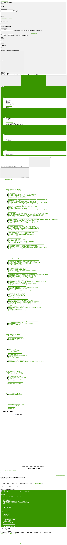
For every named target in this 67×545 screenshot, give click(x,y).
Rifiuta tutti (11, 477)
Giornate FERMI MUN (16, 350)
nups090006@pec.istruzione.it (17, 502)
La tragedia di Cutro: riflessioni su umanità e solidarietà (19, 310)
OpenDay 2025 (11, 296)
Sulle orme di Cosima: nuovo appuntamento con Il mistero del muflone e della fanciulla (26, 244)
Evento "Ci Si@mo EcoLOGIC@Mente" (17, 338)
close (2, 86)
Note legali (5, 515)
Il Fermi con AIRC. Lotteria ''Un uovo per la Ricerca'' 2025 (20, 277)
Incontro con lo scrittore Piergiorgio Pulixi (17, 196)
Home (51, 157)
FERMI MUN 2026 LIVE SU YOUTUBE (17, 197)
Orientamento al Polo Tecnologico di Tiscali (17, 239)
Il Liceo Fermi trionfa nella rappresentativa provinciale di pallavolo (22, 283)
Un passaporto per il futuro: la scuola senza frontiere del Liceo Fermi (22, 273)
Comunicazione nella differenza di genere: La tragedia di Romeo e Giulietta (24, 301)
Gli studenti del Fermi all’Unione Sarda (16, 293)
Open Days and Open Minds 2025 (15, 229)
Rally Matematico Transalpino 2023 (15, 373)
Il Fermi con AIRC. (12, 212)
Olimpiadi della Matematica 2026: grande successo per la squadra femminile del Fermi (26, 214)
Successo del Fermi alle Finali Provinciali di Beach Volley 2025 (21, 261)
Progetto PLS (11, 408)
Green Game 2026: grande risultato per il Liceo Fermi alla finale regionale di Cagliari (25, 215)
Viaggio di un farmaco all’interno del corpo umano (18, 288)
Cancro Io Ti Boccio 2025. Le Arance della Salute (18, 297)
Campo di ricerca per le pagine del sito (8, 166)
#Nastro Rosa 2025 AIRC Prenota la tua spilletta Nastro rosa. (21, 242)
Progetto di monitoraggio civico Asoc (16, 404)
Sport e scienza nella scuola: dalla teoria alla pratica (18, 248)
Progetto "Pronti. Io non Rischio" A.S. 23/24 (17, 360)
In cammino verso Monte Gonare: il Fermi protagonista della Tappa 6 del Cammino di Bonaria (27, 247)
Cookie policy (6, 514)
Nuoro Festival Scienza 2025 (14, 240)
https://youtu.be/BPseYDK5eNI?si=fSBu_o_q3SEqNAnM (8, 470)
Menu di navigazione (25, 177)
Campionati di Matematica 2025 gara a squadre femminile (20, 290)
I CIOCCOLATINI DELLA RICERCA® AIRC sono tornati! (21, 241)
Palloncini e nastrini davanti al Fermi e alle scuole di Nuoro (20, 300)
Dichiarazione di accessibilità (9, 519)
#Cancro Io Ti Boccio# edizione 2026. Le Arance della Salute (21, 220)
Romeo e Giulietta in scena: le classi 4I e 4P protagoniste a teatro (21, 192)
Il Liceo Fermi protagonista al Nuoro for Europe (18, 208)
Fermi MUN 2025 (12, 289)
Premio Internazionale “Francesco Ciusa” (16, 306)
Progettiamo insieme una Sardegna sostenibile (17, 379)
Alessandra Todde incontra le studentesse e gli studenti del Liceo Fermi (23, 321)
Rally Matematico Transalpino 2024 (15, 337)
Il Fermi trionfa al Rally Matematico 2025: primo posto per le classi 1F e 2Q (24, 262)
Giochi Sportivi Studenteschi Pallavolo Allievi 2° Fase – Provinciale (22, 276)
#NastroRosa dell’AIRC (13, 359)
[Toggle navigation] (11, 80)
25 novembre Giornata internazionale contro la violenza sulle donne (22, 302)
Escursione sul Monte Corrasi (14, 200)
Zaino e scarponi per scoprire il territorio (16, 295)
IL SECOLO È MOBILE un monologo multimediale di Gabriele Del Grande (24, 218)
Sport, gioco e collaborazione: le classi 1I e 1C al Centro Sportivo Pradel (23, 226)
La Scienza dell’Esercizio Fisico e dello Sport (17, 269)
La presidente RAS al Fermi (17, 322)
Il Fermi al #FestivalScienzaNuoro (15, 309)
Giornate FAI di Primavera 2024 (15, 353)
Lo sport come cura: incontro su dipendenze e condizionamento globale (23, 287)
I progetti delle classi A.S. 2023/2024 (13, 334)
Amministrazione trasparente (9, 524)
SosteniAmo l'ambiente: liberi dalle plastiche (17, 355)
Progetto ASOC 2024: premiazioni (18, 405)
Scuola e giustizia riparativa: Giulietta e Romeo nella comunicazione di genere (24, 190)
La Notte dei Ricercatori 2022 (14, 376)
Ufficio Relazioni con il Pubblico (10, 518)
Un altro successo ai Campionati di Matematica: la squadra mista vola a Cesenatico (25, 278)
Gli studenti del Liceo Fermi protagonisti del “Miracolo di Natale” (21, 222)
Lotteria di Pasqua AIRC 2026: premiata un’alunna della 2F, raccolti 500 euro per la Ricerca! (27, 202)
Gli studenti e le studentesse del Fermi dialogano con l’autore (20, 323)
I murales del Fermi (12, 380)
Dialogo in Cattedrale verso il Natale (15, 225)
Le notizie (52, 159)
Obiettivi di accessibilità (8, 520)
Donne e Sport (11, 335)
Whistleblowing (6, 521)
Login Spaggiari (34, 33)
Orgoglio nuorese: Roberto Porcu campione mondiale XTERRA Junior (23, 246)
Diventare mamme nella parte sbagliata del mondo (18, 280)
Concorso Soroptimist (12, 375)
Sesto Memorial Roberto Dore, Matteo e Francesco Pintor (20, 223)
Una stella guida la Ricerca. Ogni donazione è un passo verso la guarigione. (24, 228)
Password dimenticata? (5, 13)
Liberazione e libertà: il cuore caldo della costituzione (19, 267)
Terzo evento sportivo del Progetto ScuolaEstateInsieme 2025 (21, 232)
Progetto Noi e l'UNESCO (13, 357)
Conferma (7, 73)
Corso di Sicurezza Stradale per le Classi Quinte (18, 299)
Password (15, 11)
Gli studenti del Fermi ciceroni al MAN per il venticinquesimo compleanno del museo (26, 361)
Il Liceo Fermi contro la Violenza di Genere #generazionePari (21, 234)
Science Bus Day (12, 308)
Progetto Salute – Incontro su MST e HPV (17, 286)
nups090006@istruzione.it (16, 501)
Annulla (2, 73)
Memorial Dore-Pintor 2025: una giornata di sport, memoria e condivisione (23, 260)
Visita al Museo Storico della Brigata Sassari (17, 233)
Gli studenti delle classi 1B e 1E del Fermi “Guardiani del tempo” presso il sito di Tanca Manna (28, 274)
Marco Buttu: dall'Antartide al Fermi (15, 264)
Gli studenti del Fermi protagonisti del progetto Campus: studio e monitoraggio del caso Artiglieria (28, 281)
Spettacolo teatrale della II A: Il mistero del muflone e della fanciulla (22, 245)
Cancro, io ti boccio (12, 356)
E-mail (14, 30)
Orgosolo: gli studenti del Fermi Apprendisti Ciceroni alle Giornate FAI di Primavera (25, 205)
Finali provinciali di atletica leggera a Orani (17, 271)
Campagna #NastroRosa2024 (14, 305)
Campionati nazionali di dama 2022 (15, 394)
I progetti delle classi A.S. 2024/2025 (13, 258)
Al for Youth (11, 378)
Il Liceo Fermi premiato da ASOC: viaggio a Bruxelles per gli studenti (22, 195)
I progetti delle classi (7, 179)
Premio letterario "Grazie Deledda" (15, 382)
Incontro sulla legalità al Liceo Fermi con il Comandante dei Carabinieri (23, 231)
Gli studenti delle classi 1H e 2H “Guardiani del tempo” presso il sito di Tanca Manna (26, 265)
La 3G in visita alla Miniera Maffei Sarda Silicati (18, 210)
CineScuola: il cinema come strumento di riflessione (19, 284)
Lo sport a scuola (11, 193)
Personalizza (3, 477)
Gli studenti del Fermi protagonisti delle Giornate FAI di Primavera (22, 275)
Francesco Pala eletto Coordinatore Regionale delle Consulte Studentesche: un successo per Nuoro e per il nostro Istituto (33, 219)
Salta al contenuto (4, 1)
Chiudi (2, 40)
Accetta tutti (20, 477)
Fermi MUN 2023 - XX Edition (15, 372)
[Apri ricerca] (56, 80)
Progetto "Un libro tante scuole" (15, 383)
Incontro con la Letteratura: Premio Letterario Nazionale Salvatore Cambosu (24, 227)
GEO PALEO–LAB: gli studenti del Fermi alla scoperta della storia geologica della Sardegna (27, 199)
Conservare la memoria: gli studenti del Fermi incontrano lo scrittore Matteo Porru (25, 307)
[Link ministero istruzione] (6, 2)
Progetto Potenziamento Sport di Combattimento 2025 (19, 263)
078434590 (7, 500)
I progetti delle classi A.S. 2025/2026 (13, 189)
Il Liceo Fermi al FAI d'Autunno (15, 324)
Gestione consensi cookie (8, 522)
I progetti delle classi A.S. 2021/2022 (13, 393)
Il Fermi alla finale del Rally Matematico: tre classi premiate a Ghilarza (22, 194)
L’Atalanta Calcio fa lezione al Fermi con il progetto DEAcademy (22, 270)
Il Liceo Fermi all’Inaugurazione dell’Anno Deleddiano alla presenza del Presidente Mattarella (27, 209)
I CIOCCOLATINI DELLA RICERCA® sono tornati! (19, 303)
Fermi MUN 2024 (12, 349)
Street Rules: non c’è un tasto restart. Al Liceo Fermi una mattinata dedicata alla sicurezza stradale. (28, 213)
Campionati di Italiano (13, 339)
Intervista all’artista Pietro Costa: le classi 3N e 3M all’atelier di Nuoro (22, 206)
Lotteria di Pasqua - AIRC (13, 354)
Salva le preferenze (10, 489)
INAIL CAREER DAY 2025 (14, 238)
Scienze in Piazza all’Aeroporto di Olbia (16, 235)
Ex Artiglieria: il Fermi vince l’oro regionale (17, 268)
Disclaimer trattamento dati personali (8, 533)
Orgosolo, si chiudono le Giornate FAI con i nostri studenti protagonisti (23, 203)
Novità (51, 158)
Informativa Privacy (7, 516)
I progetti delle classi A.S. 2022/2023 (13, 371)
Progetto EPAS (11, 407)
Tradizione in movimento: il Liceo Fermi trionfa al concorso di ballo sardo (23, 221)
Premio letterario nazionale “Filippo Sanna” (17, 377)
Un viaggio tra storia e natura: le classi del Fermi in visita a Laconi (22, 201)
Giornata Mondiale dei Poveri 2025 (15, 236)
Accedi (2, 3)
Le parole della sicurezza (13, 292)
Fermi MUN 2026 (12, 207)
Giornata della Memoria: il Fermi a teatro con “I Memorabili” (21, 216)
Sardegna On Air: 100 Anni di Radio (16, 294)
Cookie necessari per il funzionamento (9, 486)
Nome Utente (15, 10)
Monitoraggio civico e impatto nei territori (17, 282)
